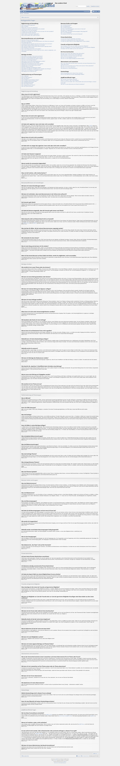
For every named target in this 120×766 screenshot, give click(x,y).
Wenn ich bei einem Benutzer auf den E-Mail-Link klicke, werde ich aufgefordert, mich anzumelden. (38, 51)
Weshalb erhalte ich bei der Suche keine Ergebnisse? (71, 54)
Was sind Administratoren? (66, 25)
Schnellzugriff (21, 11)
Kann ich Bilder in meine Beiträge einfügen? (30, 79)
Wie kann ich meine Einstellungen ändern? (30, 40)
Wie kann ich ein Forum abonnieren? (68, 67)
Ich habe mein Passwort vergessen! (28, 32)
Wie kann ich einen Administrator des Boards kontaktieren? (73, 84)
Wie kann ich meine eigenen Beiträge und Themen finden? (72, 58)
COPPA (90, 125)
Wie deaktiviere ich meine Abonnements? (69, 68)
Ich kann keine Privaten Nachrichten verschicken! (71, 38)
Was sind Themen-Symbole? (27, 86)
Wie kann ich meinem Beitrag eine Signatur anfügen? (32, 58)
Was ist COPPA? (24, 26)
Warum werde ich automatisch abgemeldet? (30, 34)
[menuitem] (91, 11)
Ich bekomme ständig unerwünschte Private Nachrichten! (72, 40)
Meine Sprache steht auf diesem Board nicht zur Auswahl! (33, 45)
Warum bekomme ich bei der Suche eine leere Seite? (71, 55)
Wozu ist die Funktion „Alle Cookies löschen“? (30, 35)
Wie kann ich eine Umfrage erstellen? (28, 59)
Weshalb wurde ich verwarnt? (27, 66)
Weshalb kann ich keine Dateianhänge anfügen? (31, 65)
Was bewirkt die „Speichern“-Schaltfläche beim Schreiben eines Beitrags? (36, 68)
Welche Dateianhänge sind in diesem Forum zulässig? (72, 73)
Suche (88, 6)
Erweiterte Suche (95, 6)
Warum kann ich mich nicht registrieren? (29, 27)
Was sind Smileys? (25, 78)
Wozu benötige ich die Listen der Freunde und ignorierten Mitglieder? (74, 46)
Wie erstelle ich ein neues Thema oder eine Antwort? (32, 56)
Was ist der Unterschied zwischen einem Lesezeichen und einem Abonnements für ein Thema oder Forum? (78, 64)
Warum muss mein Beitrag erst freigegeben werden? (31, 70)
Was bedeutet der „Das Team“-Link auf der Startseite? (71, 34)
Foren (25, 11)
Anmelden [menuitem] (99, 11)
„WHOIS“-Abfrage (38, 733)
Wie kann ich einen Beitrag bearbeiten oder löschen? (32, 57)
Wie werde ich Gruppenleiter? (66, 30)
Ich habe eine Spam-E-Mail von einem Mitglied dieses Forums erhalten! (75, 41)
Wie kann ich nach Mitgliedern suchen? (69, 57)
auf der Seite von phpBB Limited (65, 715)
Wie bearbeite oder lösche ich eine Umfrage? (30, 62)
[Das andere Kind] (37, 6)
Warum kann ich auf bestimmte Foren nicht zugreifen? (32, 63)
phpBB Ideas (81, 724)
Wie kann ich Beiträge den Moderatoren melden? (31, 67)
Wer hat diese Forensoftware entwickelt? (69, 79)
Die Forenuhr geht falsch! (26, 42)
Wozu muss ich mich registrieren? (28, 25)
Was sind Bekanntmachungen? (27, 82)
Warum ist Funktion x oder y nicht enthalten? (70, 80)
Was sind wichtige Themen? (27, 83)
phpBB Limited (26, 223)
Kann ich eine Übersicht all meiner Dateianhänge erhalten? (72, 74)
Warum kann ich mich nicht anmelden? (29, 30)
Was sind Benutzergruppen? (66, 27)
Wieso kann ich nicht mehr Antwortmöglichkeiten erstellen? (33, 61)
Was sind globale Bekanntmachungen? (29, 81)
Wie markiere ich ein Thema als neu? (28, 71)
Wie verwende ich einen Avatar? (27, 47)
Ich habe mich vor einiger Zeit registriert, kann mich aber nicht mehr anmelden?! (37, 31)
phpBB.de (35, 223)
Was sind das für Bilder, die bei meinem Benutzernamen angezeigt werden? (36, 46)
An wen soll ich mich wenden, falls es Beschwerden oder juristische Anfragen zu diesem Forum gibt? (78, 82)
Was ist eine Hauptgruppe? (66, 32)
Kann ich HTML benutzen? (26, 77)
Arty (55, 760)
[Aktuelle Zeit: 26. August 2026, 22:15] (97, 17)
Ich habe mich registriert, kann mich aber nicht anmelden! (33, 28)
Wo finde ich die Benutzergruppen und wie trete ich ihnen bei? (73, 28)
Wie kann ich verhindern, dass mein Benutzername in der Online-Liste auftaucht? (37, 41)
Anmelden (27, 13)
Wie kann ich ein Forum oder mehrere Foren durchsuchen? (72, 53)
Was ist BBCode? (25, 76)
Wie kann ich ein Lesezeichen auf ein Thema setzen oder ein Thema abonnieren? (77, 65)
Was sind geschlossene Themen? (28, 84)
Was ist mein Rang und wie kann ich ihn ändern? (31, 48)
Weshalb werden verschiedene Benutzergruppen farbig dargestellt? (74, 31)
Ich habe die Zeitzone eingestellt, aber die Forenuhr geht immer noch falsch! (36, 43)
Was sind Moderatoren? (65, 26)
